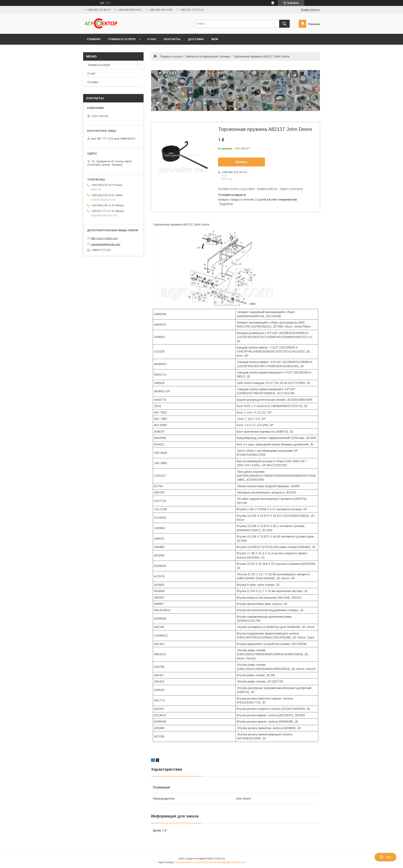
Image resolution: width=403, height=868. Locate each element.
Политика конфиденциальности (226, 862)
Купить (241, 162)
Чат (388, 857)
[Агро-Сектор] (101, 28)
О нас (151, 39)
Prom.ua (220, 858)
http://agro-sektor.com (104, 238)
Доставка (196, 39)
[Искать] (284, 24)
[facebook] (153, 760)
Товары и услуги (121, 39)
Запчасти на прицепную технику (207, 56)
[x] (157, 760)
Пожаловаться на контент (189, 862)
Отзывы (92, 82)
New (214, 39)
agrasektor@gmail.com (105, 244)
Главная (93, 39)
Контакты (172, 39)
